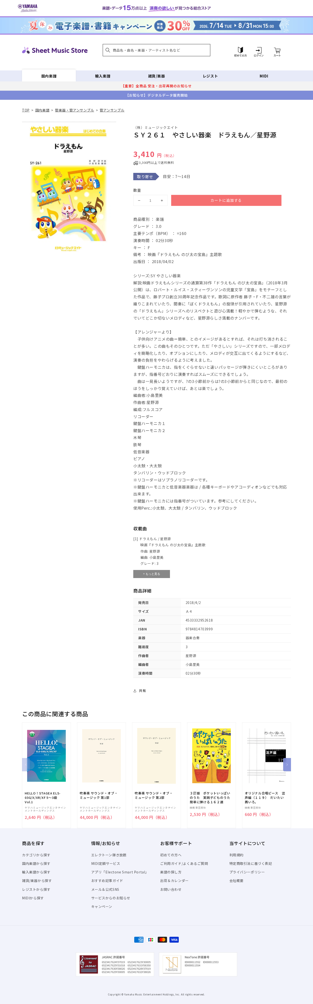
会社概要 (236, 880)
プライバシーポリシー (247, 872)
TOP (26, 110)
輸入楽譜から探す (36, 872)
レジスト (210, 75)
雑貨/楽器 (156, 75)
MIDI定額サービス (105, 863)
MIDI (264, 75)
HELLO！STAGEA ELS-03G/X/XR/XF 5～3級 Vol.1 (43, 797)
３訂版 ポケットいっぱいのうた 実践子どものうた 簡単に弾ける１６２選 (211, 797)
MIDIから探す (33, 897)
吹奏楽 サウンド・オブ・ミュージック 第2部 (154, 795)
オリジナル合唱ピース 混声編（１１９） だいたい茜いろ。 (265, 797)
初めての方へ (171, 854)
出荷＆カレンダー (174, 880)
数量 (137, 190)
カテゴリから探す (36, 854)
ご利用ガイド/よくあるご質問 (184, 863)
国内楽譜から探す (36, 863)
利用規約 (236, 854)
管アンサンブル (112, 110)
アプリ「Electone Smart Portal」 (120, 872)
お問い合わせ (171, 889)
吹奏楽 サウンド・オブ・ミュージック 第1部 (99, 795)
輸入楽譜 (102, 75)
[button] (156, 50)
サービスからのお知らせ (111, 897)
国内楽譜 (48, 75)
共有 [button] (142, 690)
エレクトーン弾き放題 (109, 854)
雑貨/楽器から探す (37, 880)
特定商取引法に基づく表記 (250, 863)
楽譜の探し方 (171, 872)
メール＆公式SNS (105, 889)
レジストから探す (36, 889)
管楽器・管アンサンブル (74, 110)
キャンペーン (101, 906)
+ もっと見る (151, 574)
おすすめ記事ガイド (107, 880)
